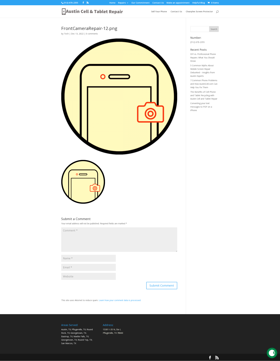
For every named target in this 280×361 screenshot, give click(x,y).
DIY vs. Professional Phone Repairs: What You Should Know (203, 57)
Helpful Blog (198, 3)
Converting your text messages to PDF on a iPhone (201, 107)
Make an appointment (178, 3)
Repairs (122, 3)
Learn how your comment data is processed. (120, 300)
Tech (66, 33)
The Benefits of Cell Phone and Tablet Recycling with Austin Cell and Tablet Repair (203, 95)
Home (112, 3)
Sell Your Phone (159, 12)
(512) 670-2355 (71, 2)
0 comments (92, 33)
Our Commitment (140, 3)
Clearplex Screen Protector (199, 12)
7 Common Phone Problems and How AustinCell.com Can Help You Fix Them (203, 84)
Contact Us (158, 3)
